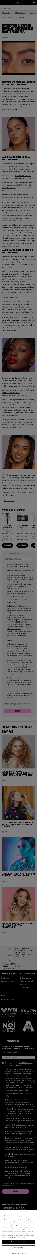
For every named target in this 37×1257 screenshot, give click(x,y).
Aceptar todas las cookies (18, 1242)
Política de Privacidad (18, 1238)
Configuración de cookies (18, 1253)
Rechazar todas (18, 1248)
